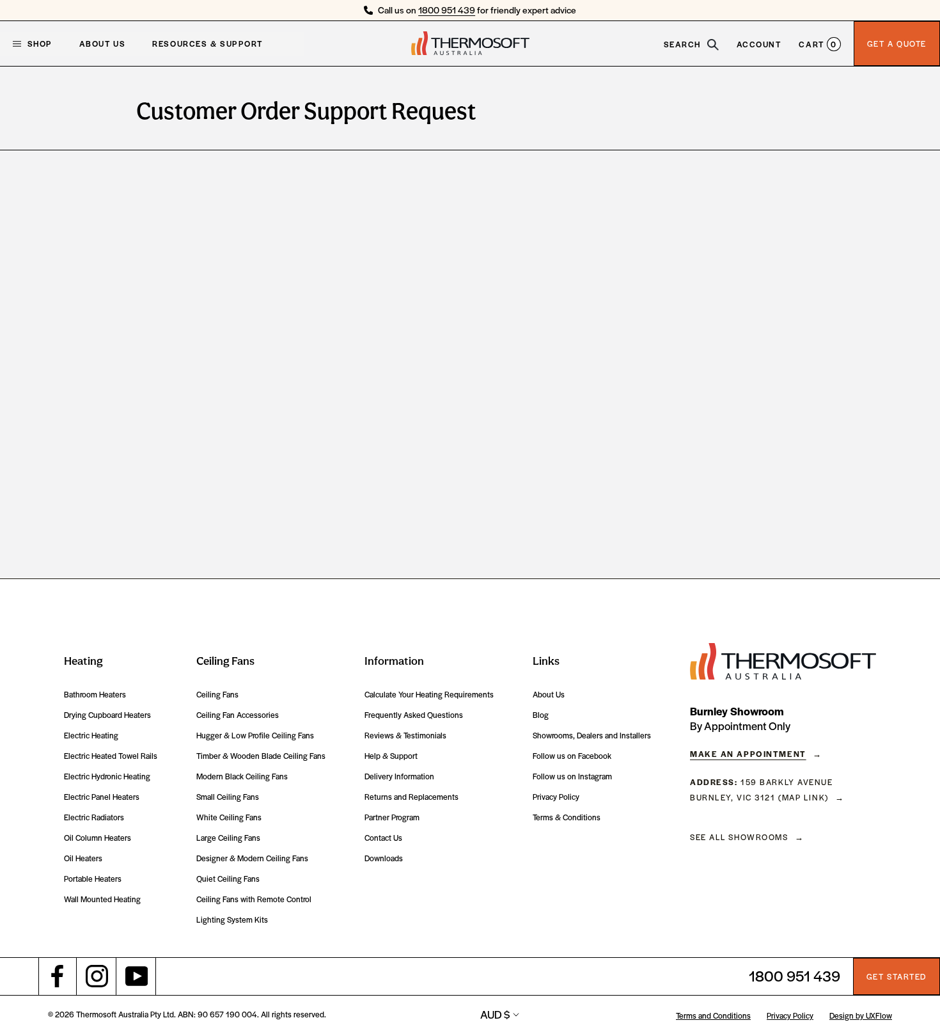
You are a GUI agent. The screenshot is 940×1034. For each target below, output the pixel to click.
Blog (541, 715)
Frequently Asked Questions (413, 715)
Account (759, 43)
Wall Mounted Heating (102, 899)
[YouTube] (136, 976)
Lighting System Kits (232, 919)
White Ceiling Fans (229, 817)
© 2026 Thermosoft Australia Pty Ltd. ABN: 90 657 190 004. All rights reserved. (187, 1014)
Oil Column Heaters (97, 837)
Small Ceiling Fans (227, 796)
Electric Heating (91, 735)
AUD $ (495, 1014)
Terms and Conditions (713, 1015)
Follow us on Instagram (572, 776)
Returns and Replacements (411, 796)
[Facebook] (57, 976)
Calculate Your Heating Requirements (429, 694)
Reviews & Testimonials (405, 735)
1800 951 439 (446, 9)
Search (684, 43)
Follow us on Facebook (572, 756)
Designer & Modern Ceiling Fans (252, 858)
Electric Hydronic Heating (107, 776)
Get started (896, 976)
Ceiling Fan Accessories (237, 715)
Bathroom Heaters (95, 694)
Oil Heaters (83, 858)
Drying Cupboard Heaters (107, 715)
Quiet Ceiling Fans (228, 878)
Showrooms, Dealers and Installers (592, 735)
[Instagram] (97, 976)
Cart (817, 43)
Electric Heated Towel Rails (110, 756)
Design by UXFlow (860, 1015)
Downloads (383, 858)
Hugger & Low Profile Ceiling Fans (255, 735)
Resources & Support (207, 43)
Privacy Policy (556, 796)
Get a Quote (897, 43)
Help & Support (391, 756)
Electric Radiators (94, 817)
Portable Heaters (92, 878)
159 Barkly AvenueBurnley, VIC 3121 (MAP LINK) (761, 789)
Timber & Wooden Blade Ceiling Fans (260, 756)
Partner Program (391, 817)
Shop (32, 43)
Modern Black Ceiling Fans (242, 776)
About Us (102, 43)
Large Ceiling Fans (228, 837)
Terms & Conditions (566, 817)
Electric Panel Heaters (101, 796)
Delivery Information (399, 776)
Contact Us (383, 837)
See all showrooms (739, 837)
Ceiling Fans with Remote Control (253, 899)
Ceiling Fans (217, 694)
